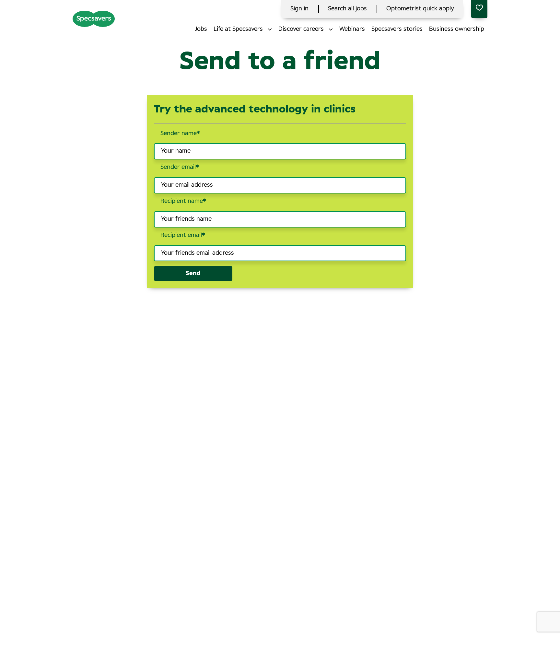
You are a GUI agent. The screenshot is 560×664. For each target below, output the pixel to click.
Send (193, 273)
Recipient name (183, 201)
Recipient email (182, 235)
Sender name (180, 133)
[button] (270, 29)
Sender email (179, 167)
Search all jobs (347, 9)
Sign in (299, 9)
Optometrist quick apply (420, 9)
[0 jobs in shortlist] (479, 9)
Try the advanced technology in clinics (255, 109)
